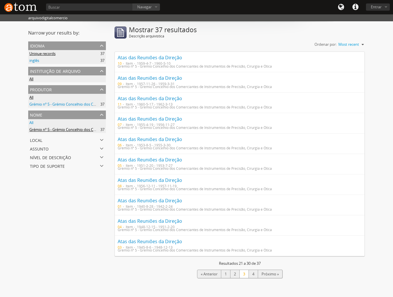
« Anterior (209, 274)
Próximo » (270, 274)
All (31, 78)
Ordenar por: (325, 44)
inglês (34, 60)
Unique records (42, 53)
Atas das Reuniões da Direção (150, 57)
